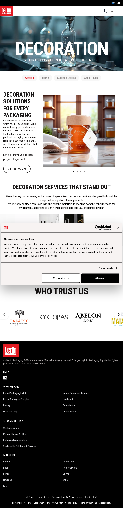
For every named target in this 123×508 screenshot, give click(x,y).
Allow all (100, 278)
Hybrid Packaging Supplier (16, 399)
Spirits (66, 474)
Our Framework (11, 428)
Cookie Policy (71, 503)
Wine (65, 480)
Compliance (69, 405)
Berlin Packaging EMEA (15, 393)
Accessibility (105, 503)
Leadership (68, 399)
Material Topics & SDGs (14, 434)
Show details (106, 268)
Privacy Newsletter (54, 503)
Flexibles (7, 480)
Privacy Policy (18, 503)
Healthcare (68, 461)
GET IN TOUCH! (17, 168)
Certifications (69, 411)
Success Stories (66, 77)
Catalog (29, 77)
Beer (5, 467)
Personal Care (70, 467)
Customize (59, 278)
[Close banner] (118, 227)
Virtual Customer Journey (76, 393)
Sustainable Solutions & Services (19, 446)
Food (5, 486)
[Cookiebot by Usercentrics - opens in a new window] (97, 227)
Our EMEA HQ (10, 411)
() (115, 2)
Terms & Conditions (88, 503)
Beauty (6, 461)
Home (45, 77)
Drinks (6, 474)
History (6, 405)
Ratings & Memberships (15, 440)
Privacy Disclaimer (35, 503)
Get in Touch (91, 77)
